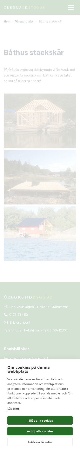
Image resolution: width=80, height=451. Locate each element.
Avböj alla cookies (40, 431)
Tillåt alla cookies (40, 420)
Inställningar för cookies (40, 442)
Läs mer (13, 408)
